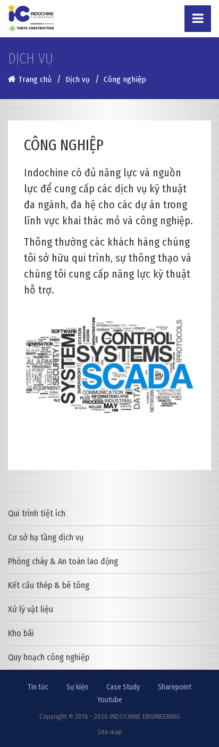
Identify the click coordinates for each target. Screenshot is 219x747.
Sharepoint (174, 687)
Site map (109, 732)
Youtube (109, 699)
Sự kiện (77, 687)
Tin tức (38, 687)
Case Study (123, 687)
